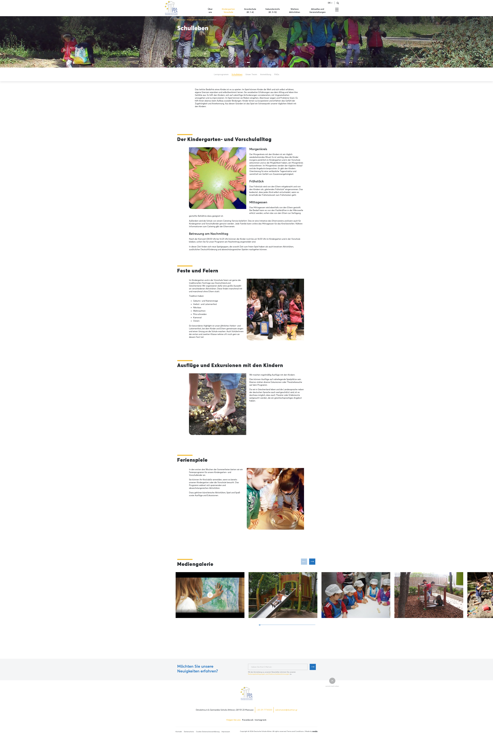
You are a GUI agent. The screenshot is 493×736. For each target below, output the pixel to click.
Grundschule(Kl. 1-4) (250, 10)
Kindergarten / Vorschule (196, 20)
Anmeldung (265, 74)
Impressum (226, 732)
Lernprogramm (221, 74)
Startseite (181, 20)
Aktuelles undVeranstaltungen (317, 10)
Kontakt (179, 732)
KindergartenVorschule (228, 10)
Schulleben (237, 74)
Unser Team (251, 74)
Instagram (260, 720)
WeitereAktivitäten (294, 10)
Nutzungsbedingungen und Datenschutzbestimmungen (268, 674)
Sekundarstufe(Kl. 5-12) (272, 10)
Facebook (247, 720)
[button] (312, 562)
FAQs (276, 74)
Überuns (210, 10)
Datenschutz (189, 732)
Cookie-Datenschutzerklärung (208, 732)
